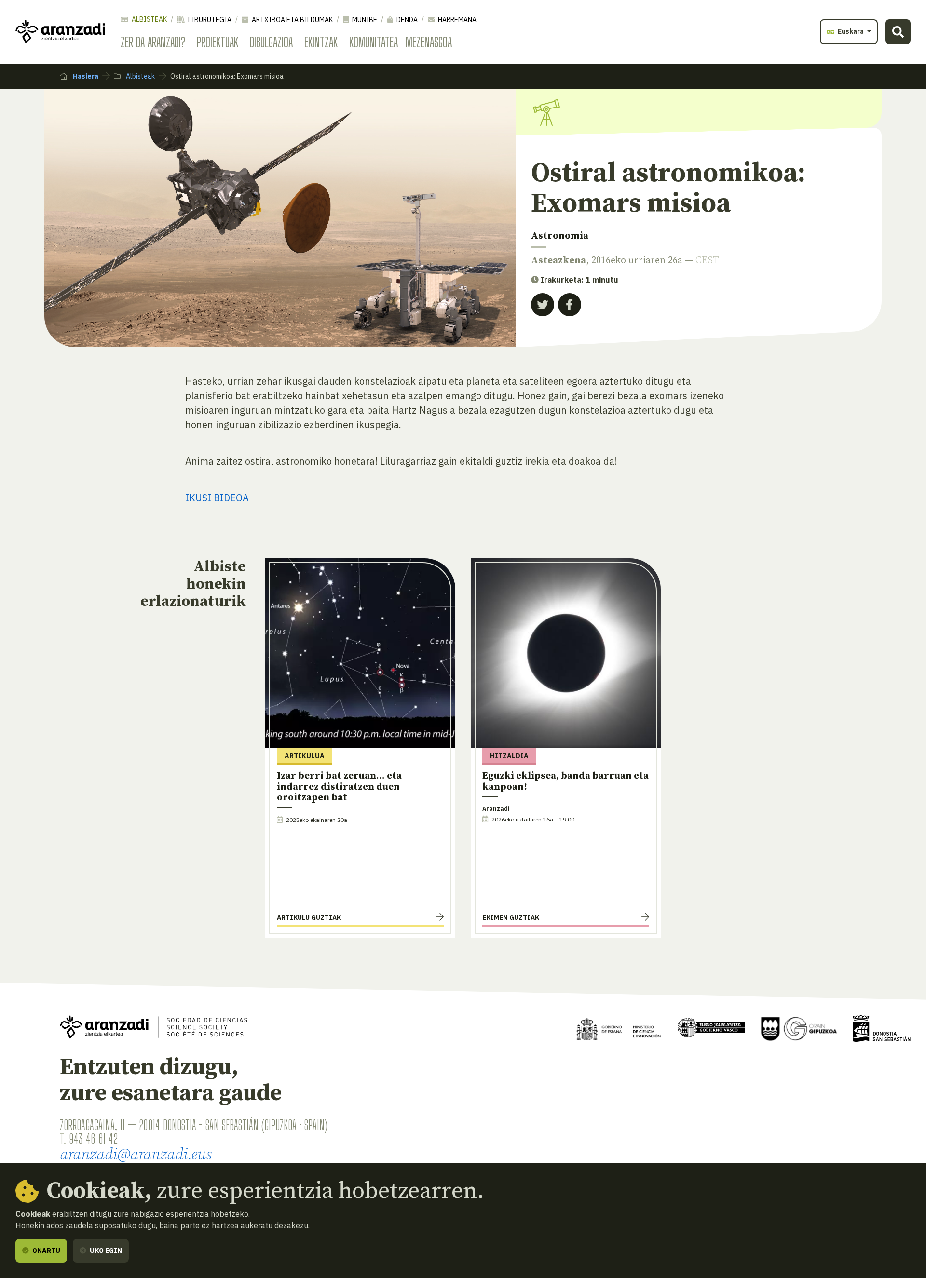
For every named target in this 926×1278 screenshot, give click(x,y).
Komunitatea (373, 42)
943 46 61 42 (93, 1138)
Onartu (45, 1250)
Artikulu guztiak (309, 917)
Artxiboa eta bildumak (291, 19)
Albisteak (148, 19)
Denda (406, 19)
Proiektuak (217, 42)
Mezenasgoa (429, 42)
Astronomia (559, 236)
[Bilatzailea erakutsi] (898, 31)
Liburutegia (209, 19)
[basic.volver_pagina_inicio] (60, 32)
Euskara (850, 31)
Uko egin (105, 1250)
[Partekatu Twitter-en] (542, 304)
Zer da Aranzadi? (153, 42)
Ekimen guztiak (510, 917)
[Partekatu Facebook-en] (569, 304)
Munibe (364, 19)
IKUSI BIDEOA (217, 497)
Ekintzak (321, 42)
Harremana (456, 19)
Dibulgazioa (271, 42)
